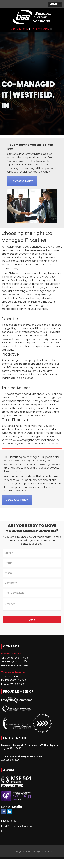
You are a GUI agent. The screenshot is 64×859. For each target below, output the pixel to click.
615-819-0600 (41, 29)
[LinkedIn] (9, 812)
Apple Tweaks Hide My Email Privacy (21, 756)
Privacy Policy (8, 820)
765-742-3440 (20, 29)
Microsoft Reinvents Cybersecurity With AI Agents (29, 745)
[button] (55, 4)
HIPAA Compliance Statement (17, 826)
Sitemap (6, 831)
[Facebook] (3, 812)
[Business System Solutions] (32, 17)
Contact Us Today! (22, 181)
